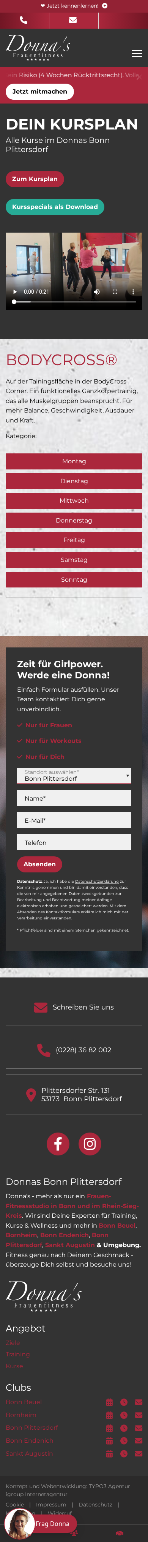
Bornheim (21, 1235)
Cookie (15, 1504)
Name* (35, 798)
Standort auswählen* (52, 772)
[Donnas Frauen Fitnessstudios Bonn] (38, 47)
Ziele (13, 1342)
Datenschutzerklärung (97, 881)
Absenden (40, 864)
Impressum (51, 1504)
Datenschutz (95, 1504)
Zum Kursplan (35, 179)
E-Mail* (35, 820)
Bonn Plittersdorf (32, 1427)
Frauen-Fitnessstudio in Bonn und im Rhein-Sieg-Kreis (72, 1206)
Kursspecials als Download (55, 206)
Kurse (14, 1366)
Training (18, 1354)
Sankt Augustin (70, 1245)
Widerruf (60, 1513)
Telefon (36, 842)
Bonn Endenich (64, 1235)
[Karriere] (119, 1533)
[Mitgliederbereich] (74, 1533)
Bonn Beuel (117, 1225)
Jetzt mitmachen (40, 91)
